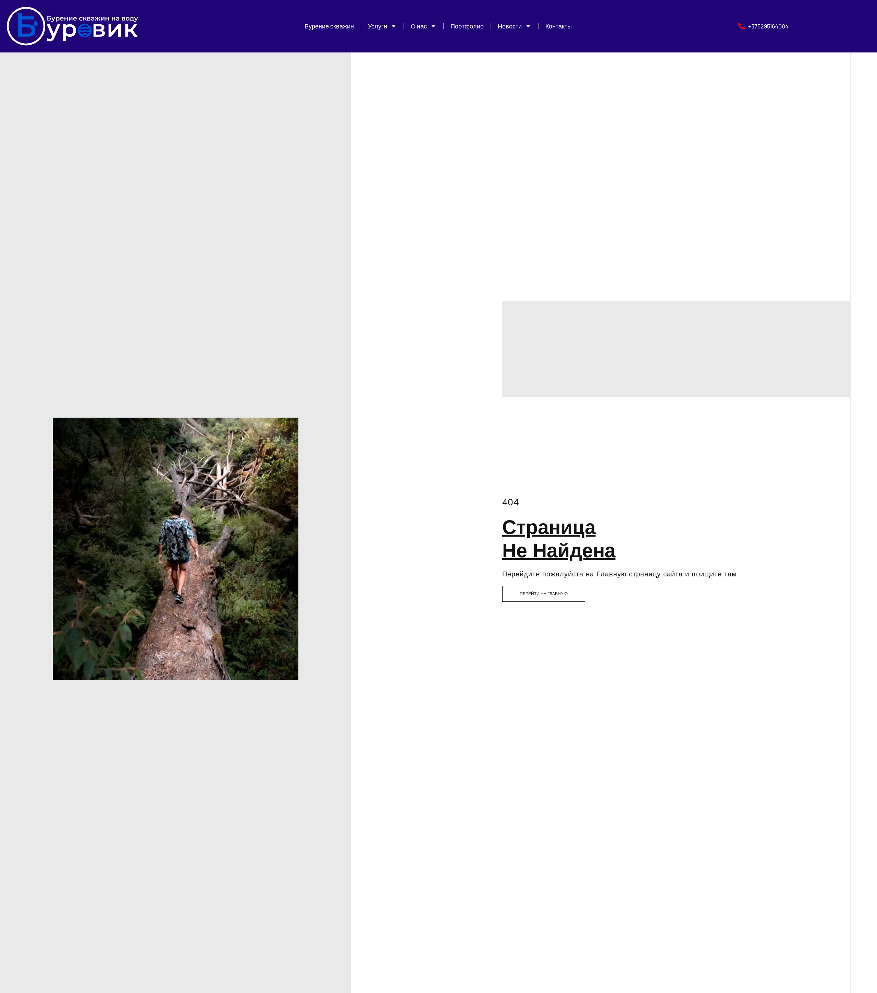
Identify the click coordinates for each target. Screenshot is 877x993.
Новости (510, 26)
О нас (419, 26)
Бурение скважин (329, 26)
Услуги (377, 26)
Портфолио (467, 26)
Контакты (558, 26)
